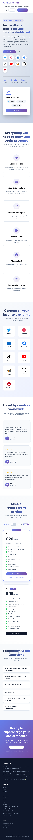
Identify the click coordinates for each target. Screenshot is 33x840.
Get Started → (16, 110)
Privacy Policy (6, 825)
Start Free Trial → (9, 52)
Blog (4, 802)
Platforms (14, 6)
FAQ (6, 10)
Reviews (26, 6)
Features (7, 6)
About (4, 800)
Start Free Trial (22, 10)
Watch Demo (22, 52)
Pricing (20, 6)
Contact (5, 804)
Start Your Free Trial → (16, 747)
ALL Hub (12, 2)
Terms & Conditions (8, 823)
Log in (12, 10)
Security (5, 827)
